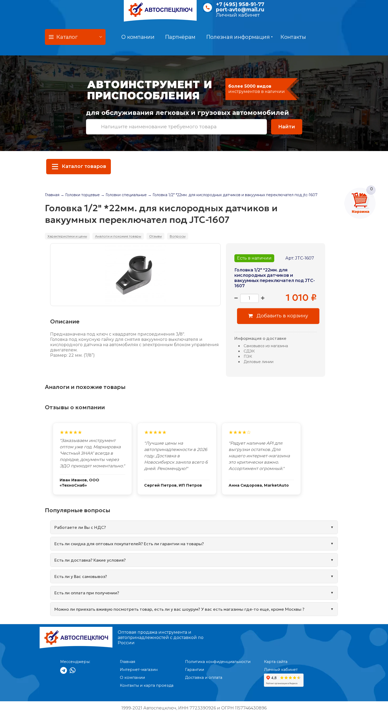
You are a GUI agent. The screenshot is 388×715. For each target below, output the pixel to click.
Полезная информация (238, 37)
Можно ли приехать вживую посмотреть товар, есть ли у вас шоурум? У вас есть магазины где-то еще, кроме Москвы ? (179, 609)
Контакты (293, 37)
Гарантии (194, 669)
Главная (52, 194)
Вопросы (178, 236)
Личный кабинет (238, 15)
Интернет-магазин (139, 669)
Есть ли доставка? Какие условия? (90, 560)
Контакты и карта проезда (146, 685)
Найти (286, 127)
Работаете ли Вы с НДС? (80, 527)
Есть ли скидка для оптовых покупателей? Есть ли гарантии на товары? (129, 543)
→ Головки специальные (124, 194)
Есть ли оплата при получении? (86, 592)
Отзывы (155, 236)
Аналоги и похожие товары (118, 236)
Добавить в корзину (281, 316)
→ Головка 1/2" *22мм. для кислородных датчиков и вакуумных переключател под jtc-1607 (233, 194)
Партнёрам (180, 37)
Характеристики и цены (67, 236)
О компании (137, 37)
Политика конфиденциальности (217, 661)
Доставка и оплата (203, 677)
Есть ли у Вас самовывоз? (80, 576)
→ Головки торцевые (80, 194)
